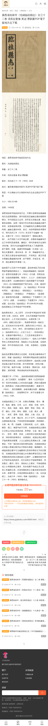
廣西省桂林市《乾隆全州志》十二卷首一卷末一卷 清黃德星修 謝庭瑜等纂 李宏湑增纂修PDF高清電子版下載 (24, 590)
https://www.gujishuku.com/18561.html (20, 519)
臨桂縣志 (6, 542)
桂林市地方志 (31, 542)
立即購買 (24, 496)
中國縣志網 (29, 674)
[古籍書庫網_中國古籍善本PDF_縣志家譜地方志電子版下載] (6, 4)
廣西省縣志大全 (18, 542)
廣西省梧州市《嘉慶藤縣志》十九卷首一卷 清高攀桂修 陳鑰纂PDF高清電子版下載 (24, 610)
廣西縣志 (28, 28)
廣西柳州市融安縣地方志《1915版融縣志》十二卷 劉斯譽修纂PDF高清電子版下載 (24, 631)
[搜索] (36, 3)
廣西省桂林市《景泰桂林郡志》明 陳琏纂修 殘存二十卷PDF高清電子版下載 (23, 621)
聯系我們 (18, 664)
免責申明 (11, 664)
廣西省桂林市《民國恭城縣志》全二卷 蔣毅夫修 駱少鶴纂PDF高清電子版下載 (24, 579)
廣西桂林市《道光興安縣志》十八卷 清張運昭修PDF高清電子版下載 (24, 600)
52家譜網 (28, 678)
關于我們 (5, 664)
